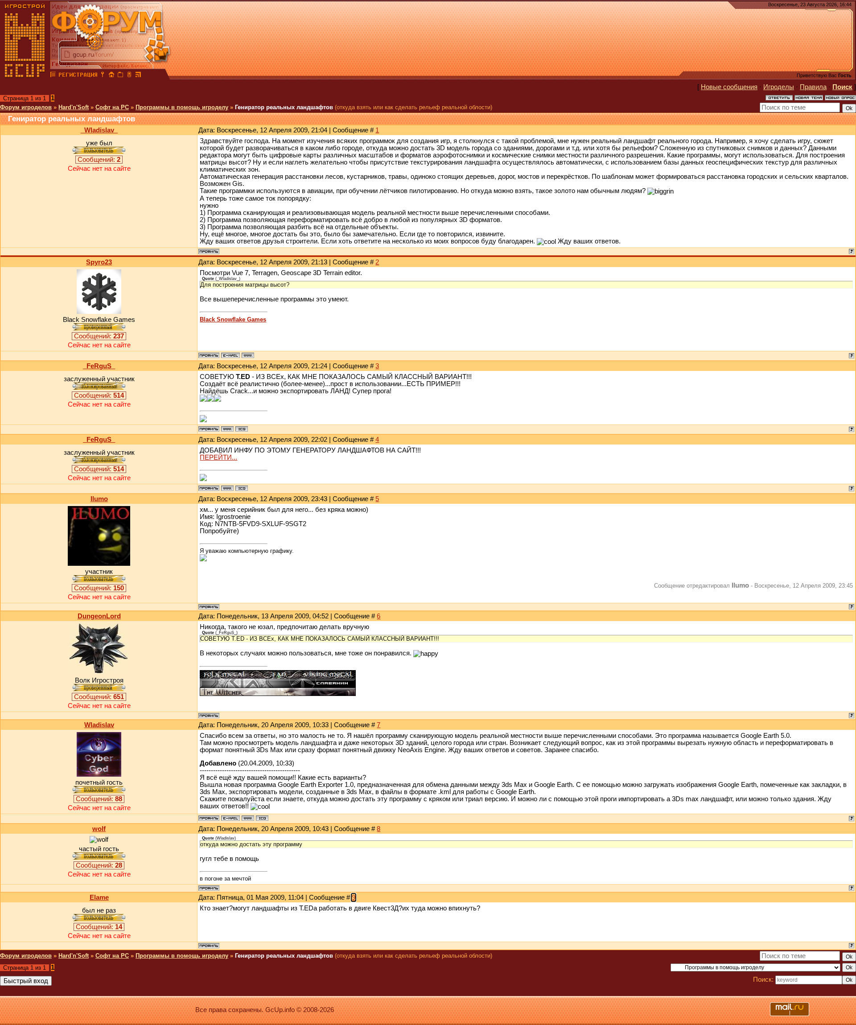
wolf (99, 828)
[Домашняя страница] (248, 355)
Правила (813, 87)
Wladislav (99, 725)
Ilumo (99, 498)
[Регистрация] (78, 75)
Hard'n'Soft (73, 107)
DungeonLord (99, 616)
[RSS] (138, 75)
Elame (99, 897)
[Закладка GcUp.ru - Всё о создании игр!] (120, 75)
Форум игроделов (26, 107)
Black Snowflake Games (233, 319)
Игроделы (778, 87)
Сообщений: (99, 159)
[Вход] (102, 75)
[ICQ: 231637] (262, 818)
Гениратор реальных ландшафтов (284, 107)
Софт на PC (112, 107)
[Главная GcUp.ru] (25, 75)
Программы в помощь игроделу (182, 107)
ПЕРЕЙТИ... (218, 457)
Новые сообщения (729, 87)
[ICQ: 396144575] (241, 429)
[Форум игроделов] (53, 75)
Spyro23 (99, 262)
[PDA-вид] (129, 75)
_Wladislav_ (99, 130)
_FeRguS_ (99, 366)
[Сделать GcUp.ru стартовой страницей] (111, 75)
